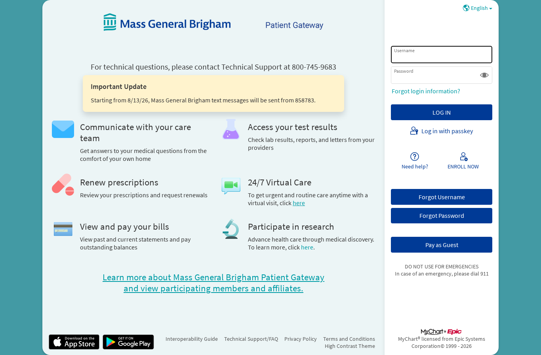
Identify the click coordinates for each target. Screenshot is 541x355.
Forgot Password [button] (441, 215)
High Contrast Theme (350, 345)
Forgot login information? (426, 91)
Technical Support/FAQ (251, 338)
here (307, 247)
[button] (484, 75)
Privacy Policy (300, 338)
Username (404, 50)
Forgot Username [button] (442, 197)
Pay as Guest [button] (441, 245)
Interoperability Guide (192, 338)
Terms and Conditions (349, 338)
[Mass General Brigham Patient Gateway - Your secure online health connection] (213, 22)
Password (403, 71)
